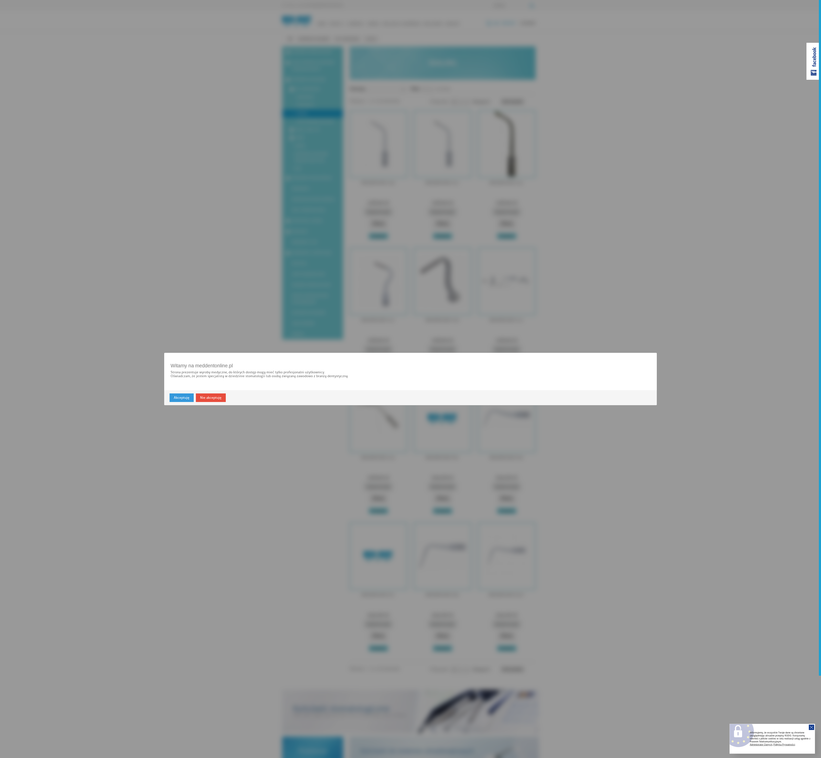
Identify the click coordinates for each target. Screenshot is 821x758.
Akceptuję (181, 398)
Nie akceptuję (210, 398)
